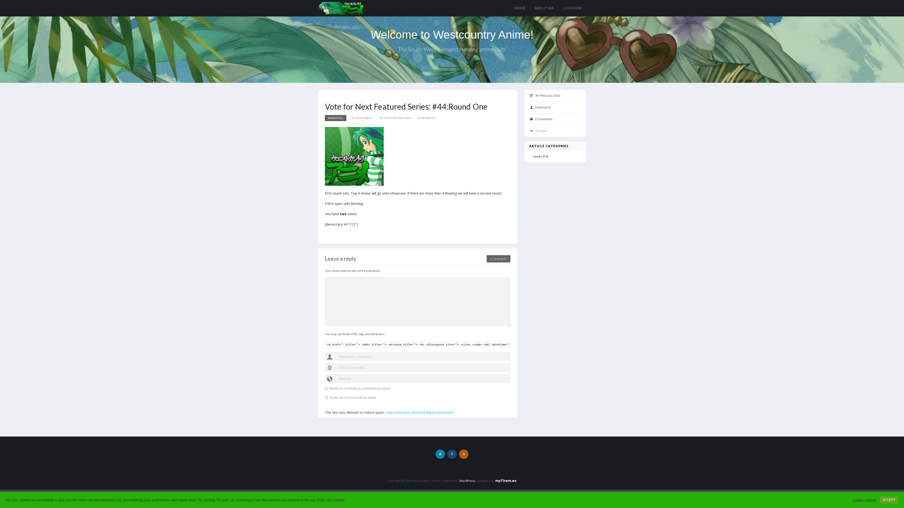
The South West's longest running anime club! (452, 49)
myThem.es (505, 481)
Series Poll (335, 118)
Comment (498, 259)
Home (519, 8)
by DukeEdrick (362, 118)
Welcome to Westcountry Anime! (452, 34)
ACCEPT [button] (889, 500)
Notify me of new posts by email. (353, 397)
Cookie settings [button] (864, 500)
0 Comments (544, 119)
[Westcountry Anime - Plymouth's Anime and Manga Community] (341, 8)
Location (572, 8)
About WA (544, 8)
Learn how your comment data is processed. (419, 412)
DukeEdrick (543, 107)
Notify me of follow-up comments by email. (360, 388)
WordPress (467, 481)
